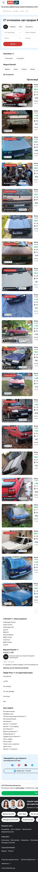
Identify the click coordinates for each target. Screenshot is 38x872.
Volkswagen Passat (9, 622)
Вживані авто (7, 826)
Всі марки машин (9, 711)
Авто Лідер (22, 814)
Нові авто (5, 837)
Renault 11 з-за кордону (11, 726)
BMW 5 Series (7, 637)
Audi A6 (5, 630)
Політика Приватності (28, 859)
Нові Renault (7, 721)
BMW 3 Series (7, 642)
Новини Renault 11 (9, 734)
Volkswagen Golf (8, 627)
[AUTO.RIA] (13, 2)
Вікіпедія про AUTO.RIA (10, 820)
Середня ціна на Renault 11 (12, 736)
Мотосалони (15, 840)
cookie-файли (19, 788)
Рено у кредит (7, 739)
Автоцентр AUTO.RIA (8, 842)
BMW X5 (6, 632)
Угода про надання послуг (10, 859)
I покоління (20, 58)
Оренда (3, 851)
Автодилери (5, 829)
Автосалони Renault (9, 719)
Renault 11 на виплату (10, 749)
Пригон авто (7, 746)
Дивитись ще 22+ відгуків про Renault (15, 668)
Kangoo (24, 69)
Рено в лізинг (7, 741)
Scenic (16, 69)
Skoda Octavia (7, 625)
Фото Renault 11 (8, 729)
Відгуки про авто (8, 814)
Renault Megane (8, 635)
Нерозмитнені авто (7, 832)
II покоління (9, 58)
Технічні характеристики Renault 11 (15, 716)
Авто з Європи (16, 829)
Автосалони (5, 840)
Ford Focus (6, 640)
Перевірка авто (8, 714)
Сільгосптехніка (8, 847)
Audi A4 (5, 645)
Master (32, 69)
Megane (7, 69)
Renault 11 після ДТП (10, 724)
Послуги (10, 851)
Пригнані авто (27, 829)
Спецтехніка (25, 840)
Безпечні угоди (28, 820)
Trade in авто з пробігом (11, 744)
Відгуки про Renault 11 (10, 731)
